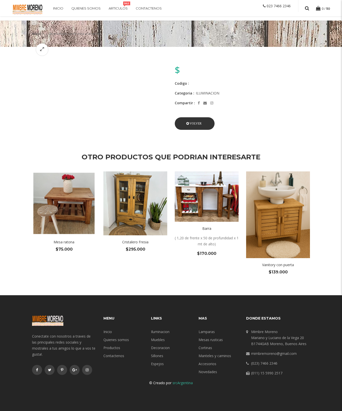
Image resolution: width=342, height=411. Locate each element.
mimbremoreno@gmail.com (274, 353)
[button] (195, 123)
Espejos (157, 363)
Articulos (118, 8)
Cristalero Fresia (135, 242)
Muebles (158, 339)
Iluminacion (160, 331)
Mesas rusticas (211, 339)
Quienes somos (86, 8)
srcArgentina (183, 382)
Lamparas (207, 331)
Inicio (58, 8)
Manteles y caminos (215, 355)
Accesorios (207, 363)
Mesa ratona (64, 242)
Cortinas (205, 347)
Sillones (157, 355)
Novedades (208, 371)
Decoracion (160, 347)
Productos (111, 347)
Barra (206, 228)
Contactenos (149, 8)
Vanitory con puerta (278, 264)
